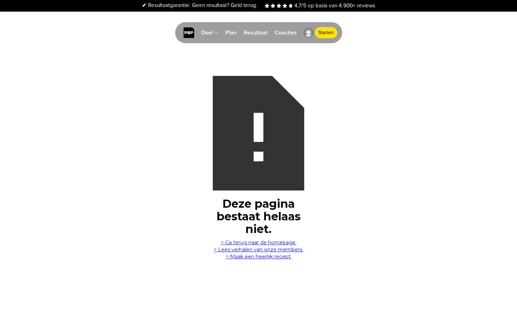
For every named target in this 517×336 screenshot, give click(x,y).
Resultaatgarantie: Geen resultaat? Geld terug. (199, 5)
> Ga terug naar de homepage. (258, 242)
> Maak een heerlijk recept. (259, 256)
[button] (308, 32)
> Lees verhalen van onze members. (258, 249)
